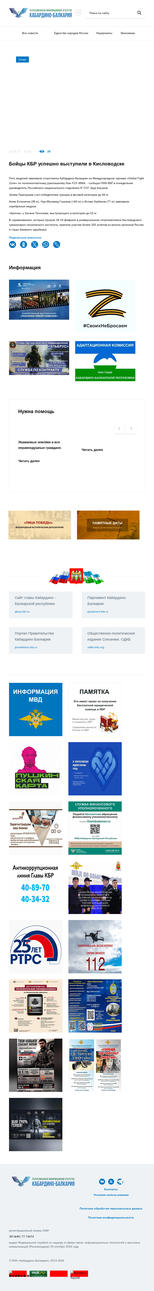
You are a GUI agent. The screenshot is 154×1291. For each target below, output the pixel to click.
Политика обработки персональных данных (111, 1208)
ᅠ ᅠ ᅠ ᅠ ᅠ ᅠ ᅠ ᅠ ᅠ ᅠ (111, 1204)
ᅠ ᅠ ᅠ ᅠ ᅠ (111, 1199)
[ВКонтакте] (13, 247)
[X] (35, 247)
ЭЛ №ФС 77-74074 (21, 1236)
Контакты (111, 1189)
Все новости (30, 33)
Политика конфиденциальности (111, 1217)
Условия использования (111, 1194)
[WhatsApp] (46, 247)
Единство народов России (71, 33)
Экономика (127, 33)
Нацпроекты (104, 33)
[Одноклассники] (24, 247)
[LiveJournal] (57, 247)
